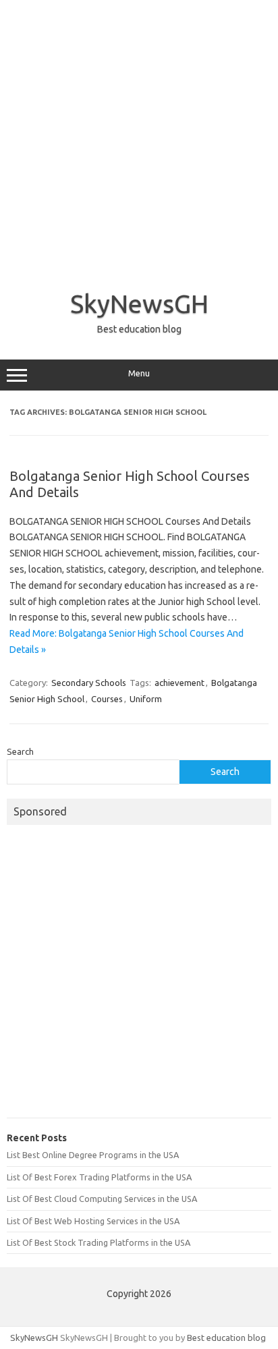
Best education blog (226, 1337)
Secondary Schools (88, 682)
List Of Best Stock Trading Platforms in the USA (98, 1242)
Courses (107, 699)
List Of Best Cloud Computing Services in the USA (102, 1198)
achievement (179, 682)
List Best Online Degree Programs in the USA (93, 1154)
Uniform (146, 699)
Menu (139, 373)
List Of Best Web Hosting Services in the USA (93, 1221)
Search (20, 751)
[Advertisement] (139, 139)
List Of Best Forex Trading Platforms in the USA (99, 1177)
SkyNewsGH (139, 303)
